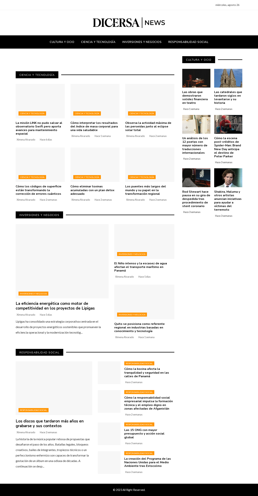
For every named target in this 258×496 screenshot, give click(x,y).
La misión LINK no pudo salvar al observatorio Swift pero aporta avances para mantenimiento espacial (39, 128)
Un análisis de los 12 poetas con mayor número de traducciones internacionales (195, 145)
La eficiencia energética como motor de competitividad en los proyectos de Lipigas (55, 306)
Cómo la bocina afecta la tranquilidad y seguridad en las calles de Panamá (146, 372)
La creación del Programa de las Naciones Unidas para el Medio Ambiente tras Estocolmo (147, 462)
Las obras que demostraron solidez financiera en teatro (195, 97)
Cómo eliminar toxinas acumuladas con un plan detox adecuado (92, 190)
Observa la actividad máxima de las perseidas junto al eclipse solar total (148, 126)
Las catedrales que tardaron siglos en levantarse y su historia (228, 97)
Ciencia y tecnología (32, 113)
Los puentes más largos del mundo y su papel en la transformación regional (145, 190)
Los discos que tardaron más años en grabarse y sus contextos (50, 423)
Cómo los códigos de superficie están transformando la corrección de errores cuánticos (38, 190)
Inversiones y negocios (33, 293)
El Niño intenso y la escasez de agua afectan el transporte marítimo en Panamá (140, 267)
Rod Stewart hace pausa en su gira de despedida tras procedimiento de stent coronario (196, 199)
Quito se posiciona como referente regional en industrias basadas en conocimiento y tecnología (139, 327)
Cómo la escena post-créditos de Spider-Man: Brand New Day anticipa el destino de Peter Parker (227, 147)
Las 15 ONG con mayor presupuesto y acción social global (144, 433)
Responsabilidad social (33, 410)
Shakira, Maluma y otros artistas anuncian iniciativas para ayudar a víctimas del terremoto (228, 201)
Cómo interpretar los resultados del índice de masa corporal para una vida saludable (94, 126)
